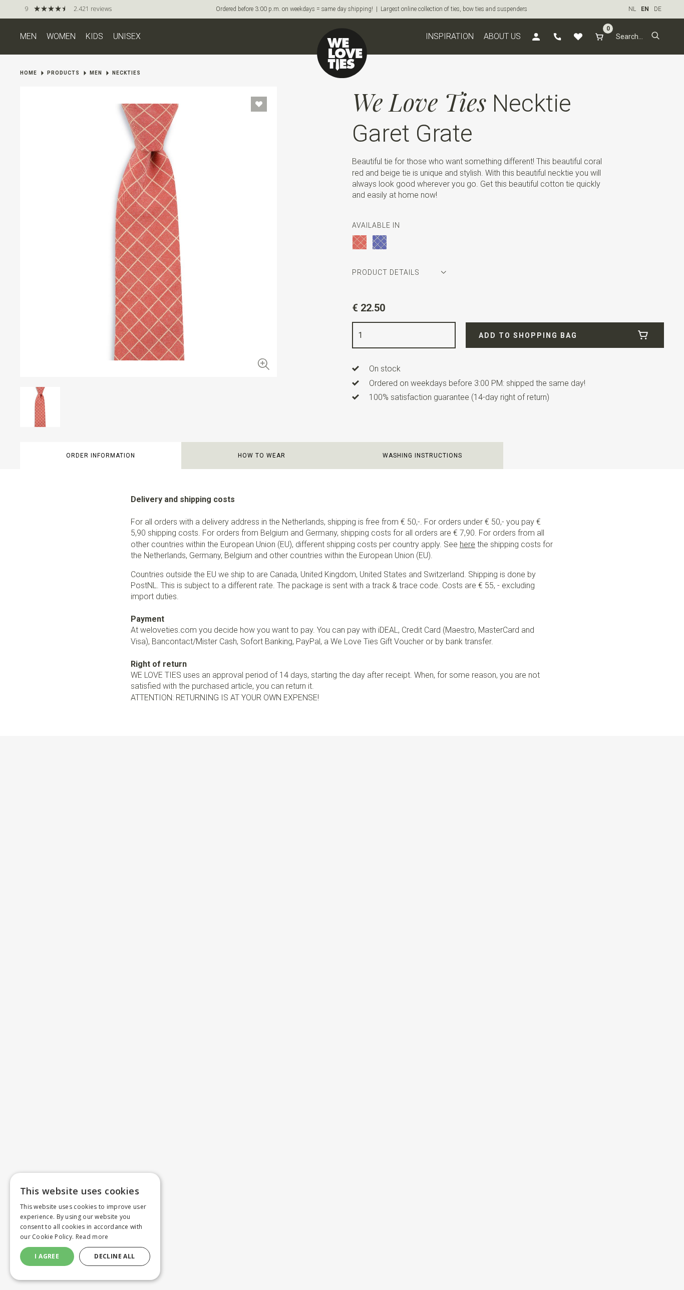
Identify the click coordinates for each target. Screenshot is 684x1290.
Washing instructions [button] (422, 455)
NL (632, 9)
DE (657, 9)
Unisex (127, 36)
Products (63, 73)
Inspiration (450, 36)
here (467, 544)
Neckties (126, 73)
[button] (655, 37)
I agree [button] (47, 1256)
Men (28, 36)
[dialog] (85, 1226)
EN (645, 9)
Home (28, 73)
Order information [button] (100, 455)
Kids (94, 36)
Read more (92, 1236)
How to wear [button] (261, 455)
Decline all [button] (114, 1256)
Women (61, 36)
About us (502, 36)
